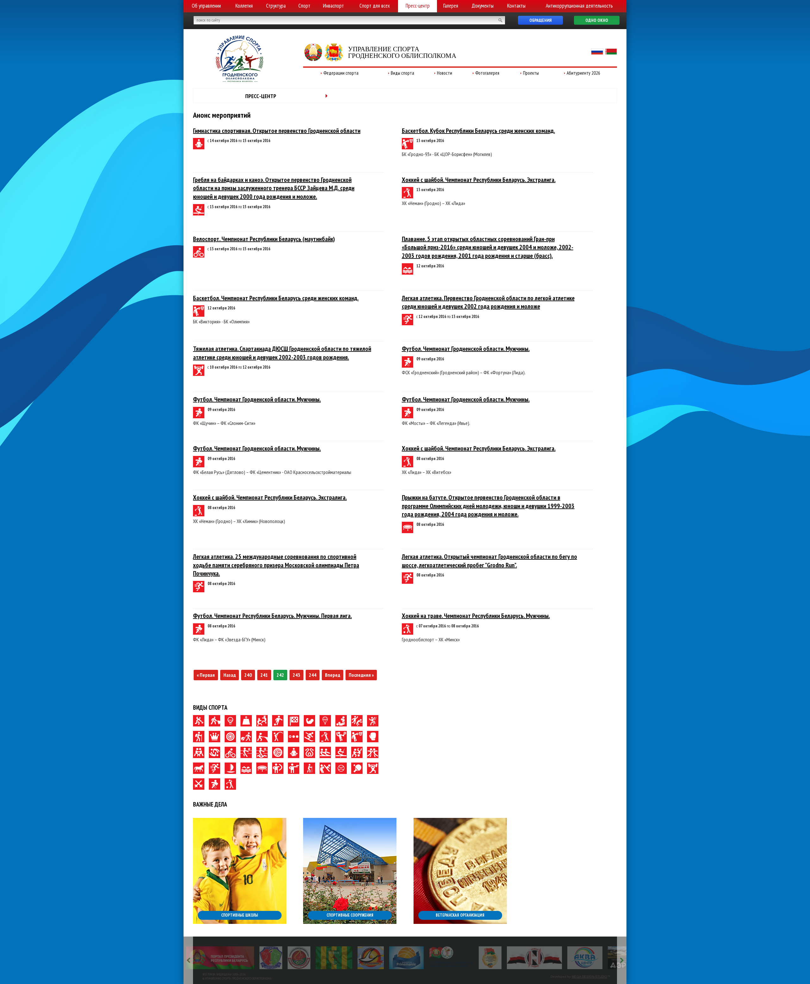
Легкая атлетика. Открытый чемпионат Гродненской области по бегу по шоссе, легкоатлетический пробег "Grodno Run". (489, 560)
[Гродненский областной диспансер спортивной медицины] (377, 957)
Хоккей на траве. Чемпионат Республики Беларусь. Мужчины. (476, 616)
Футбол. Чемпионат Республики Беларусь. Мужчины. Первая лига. (272, 616)
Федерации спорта (340, 73)
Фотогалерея (487, 73)
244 (312, 675)
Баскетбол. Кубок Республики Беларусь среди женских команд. (478, 131)
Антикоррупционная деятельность (579, 5)
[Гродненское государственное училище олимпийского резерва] (416, 957)
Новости (444, 73)
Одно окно (596, 20)
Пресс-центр (418, 5)
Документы (482, 5)
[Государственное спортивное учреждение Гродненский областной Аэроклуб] (557, 957)
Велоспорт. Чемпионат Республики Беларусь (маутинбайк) (264, 239)
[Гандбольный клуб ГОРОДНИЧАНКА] (297, 957)
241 (264, 675)
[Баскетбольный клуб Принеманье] (332, 957)
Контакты (516, 5)
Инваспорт (333, 5)
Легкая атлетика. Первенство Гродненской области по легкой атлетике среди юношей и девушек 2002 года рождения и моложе (488, 302)
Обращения (540, 20)
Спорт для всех (374, 5)
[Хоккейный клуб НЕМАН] (461, 957)
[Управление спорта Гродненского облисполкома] (239, 80)
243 (296, 675)
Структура (276, 5)
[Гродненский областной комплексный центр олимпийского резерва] (225, 957)
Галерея (450, 5)
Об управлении (206, 5)
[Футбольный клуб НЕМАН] (260, 957)
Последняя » (361, 675)
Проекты (531, 73)
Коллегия (244, 5)
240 (248, 675)
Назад (229, 675)
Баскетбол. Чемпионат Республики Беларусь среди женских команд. (275, 298)
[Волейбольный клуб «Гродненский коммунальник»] (197, 957)
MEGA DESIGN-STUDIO (589, 976)
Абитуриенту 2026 (583, 73)
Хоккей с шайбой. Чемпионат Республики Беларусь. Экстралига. (479, 180)
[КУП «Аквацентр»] (511, 957)
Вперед (332, 675)
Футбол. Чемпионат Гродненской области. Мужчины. (466, 349)
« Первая (206, 675)
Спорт (304, 5)
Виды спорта (402, 73)
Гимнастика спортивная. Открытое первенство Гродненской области (276, 131)
